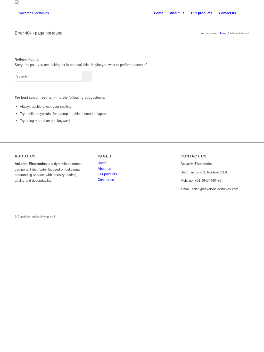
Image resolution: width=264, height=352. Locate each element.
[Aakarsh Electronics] (32, 13)
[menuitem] (159, 13)
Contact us (106, 180)
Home (102, 163)
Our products (107, 174)
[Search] (244, 13)
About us (104, 169)
